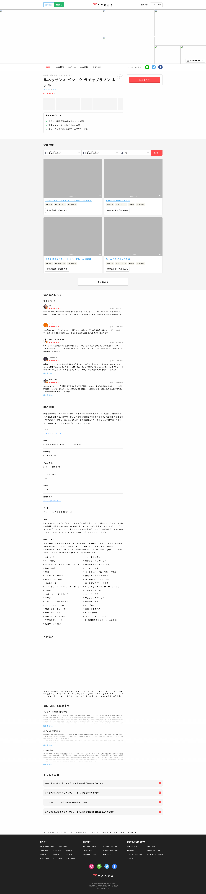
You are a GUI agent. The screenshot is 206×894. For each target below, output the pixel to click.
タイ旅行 (69, 854)
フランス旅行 (70, 858)
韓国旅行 (69, 850)
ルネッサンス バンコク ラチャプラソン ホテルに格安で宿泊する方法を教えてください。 (80, 812)
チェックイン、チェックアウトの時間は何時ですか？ (66, 802)
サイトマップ (132, 846)
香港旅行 (56, 854)
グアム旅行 (57, 850)
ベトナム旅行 (44, 858)
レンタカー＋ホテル (110, 846)
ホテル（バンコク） (52, 500)
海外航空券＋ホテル (47, 846)
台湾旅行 (43, 854)
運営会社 (130, 858)
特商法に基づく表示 (154, 850)
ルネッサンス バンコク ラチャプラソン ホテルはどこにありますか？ (72, 793)
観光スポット (108, 854)
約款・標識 (151, 846)
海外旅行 (48, 5)
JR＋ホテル (87, 850)
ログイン (144, 5)
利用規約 (130, 850)
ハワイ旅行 (44, 850)
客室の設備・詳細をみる (57, 210)
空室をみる (144, 80)
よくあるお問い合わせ (155, 854)
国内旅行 (59, 5)
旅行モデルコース (89, 854)
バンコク (47, 90)
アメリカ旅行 (57, 858)
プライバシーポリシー (135, 854)
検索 (156, 153)
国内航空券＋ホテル (110, 850)
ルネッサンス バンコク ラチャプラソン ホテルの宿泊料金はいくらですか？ (75, 783)
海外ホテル (63, 846)
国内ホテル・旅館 (89, 846)
